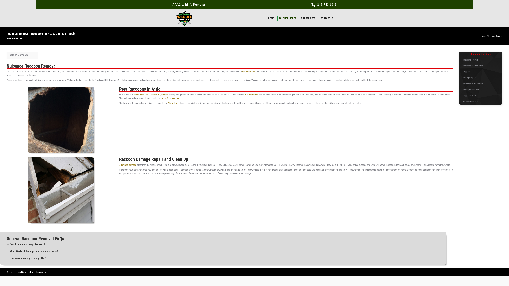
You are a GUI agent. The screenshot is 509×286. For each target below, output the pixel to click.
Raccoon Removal (470, 60)
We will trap (173, 103)
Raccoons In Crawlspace (473, 84)
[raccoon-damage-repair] (61, 190)
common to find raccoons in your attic (151, 94)
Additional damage (127, 165)
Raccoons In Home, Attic (473, 66)
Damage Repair (469, 78)
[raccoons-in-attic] (61, 120)
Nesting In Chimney (471, 90)
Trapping (466, 72)
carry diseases (249, 71)
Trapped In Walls (469, 96)
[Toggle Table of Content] (32, 55)
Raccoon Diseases (470, 101)
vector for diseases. (170, 98)
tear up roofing (251, 94)
